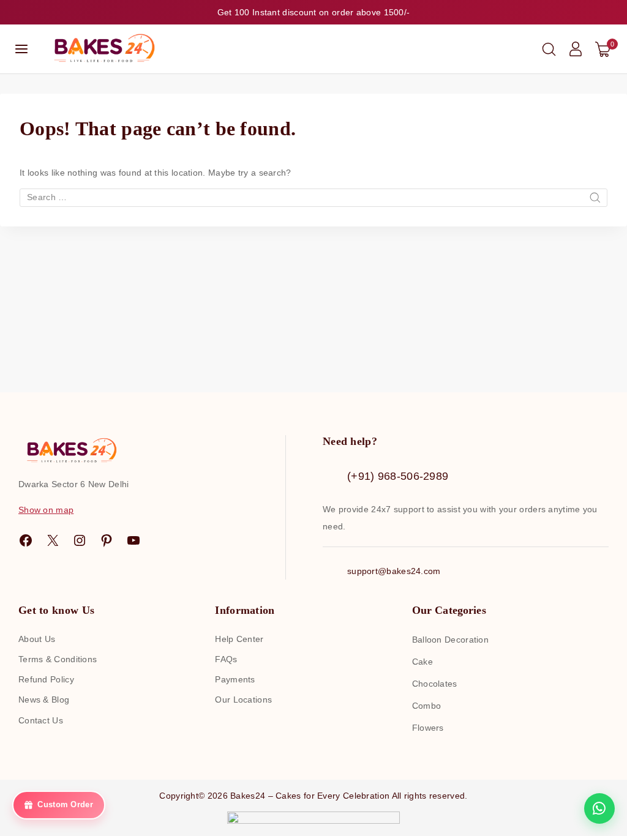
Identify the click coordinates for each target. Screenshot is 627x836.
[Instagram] (79, 540)
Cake (422, 661)
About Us (36, 639)
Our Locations (243, 699)
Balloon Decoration (450, 639)
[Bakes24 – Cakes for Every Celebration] (103, 49)
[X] (52, 540)
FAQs (226, 659)
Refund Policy (46, 679)
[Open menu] (21, 48)
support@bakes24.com (394, 571)
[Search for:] (313, 197)
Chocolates (434, 684)
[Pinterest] (106, 540)
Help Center (239, 639)
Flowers (428, 728)
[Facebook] (25, 540)
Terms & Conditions (57, 659)
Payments (235, 679)
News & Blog (43, 699)
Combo (426, 706)
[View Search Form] (549, 49)
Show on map (45, 510)
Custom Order (65, 805)
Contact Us (40, 720)
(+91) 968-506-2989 (397, 476)
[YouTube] (133, 540)
